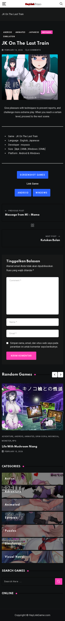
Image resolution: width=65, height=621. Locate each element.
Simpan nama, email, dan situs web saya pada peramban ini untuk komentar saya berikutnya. (34, 345)
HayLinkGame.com (39, 615)
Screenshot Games (32, 175)
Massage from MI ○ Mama (22, 214)
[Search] (61, 3)
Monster (6, 441)
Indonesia (53, 436)
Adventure (7, 436)
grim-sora (41, 436)
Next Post (51, 236)
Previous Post (16, 211)
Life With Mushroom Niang (19, 446)
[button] (54, 374)
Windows (41, 192)
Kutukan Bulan (50, 240)
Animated (29, 436)
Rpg (14, 441)
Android (23, 192)
